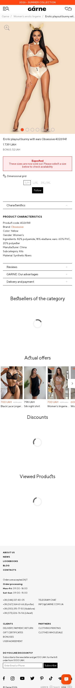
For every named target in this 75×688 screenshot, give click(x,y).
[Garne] (37, 8)
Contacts (9, 569)
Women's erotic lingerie (27, 16)
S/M (27, 182)
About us (9, 552)
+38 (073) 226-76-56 (13, 613)
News (6, 556)
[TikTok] (51, 678)
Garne (5, 16)
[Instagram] (13, 678)
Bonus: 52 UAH (11, 149)
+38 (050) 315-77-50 (13, 608)
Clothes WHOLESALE (50, 632)
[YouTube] (22, 678)
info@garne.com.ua (50, 604)
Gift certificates (13, 632)
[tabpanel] (37, 236)
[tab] (37, 205)
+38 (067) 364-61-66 (13, 604)
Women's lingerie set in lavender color (58, 406)
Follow (37, 190)
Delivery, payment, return (18, 628)
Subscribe (50, 665)
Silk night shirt (32, 406)
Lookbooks (10, 561)
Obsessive (17, 226)
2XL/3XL (46, 182)
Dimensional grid (16, 176)
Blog (6, 565)
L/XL (35, 182)
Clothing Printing (49, 628)
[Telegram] (60, 678)
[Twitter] (32, 678)
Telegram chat (47, 599)
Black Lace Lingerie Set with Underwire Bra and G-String (12, 406)
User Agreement (13, 641)
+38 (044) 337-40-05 (14, 599)
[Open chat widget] (66, 679)
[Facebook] (4, 678)
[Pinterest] (42, 678)
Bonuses (8, 636)
